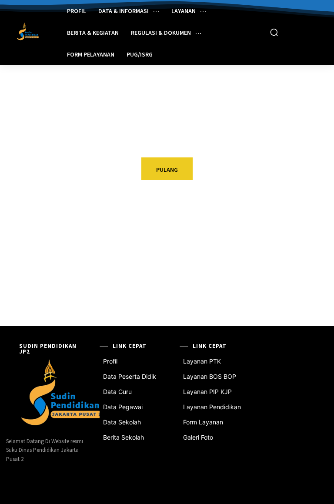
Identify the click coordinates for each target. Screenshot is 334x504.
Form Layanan (203, 422)
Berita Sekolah (123, 437)
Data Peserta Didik (129, 376)
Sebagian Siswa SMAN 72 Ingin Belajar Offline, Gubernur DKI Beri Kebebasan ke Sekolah (185, 244)
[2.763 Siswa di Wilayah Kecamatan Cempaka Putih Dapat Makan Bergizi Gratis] (15, 236)
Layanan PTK (202, 361)
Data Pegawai (123, 407)
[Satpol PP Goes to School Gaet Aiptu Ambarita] (249, 236)
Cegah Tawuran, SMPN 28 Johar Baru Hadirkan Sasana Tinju (301, 286)
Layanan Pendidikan (212, 407)
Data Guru (117, 391)
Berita (46, 224)
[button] (274, 32)
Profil (110, 361)
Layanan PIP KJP (207, 391)
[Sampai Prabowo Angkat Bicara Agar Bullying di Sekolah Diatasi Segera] (132, 282)
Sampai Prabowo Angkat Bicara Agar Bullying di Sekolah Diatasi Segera (178, 290)
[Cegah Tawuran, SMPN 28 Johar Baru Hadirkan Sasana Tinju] (249, 282)
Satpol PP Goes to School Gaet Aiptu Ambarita (294, 240)
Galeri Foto (198, 437)
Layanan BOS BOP (209, 376)
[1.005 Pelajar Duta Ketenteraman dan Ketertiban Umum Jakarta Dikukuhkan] (15, 282)
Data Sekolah (122, 422)
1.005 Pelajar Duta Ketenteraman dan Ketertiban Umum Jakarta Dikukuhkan (62, 290)
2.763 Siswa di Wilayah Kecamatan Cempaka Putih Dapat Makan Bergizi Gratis (65, 244)
